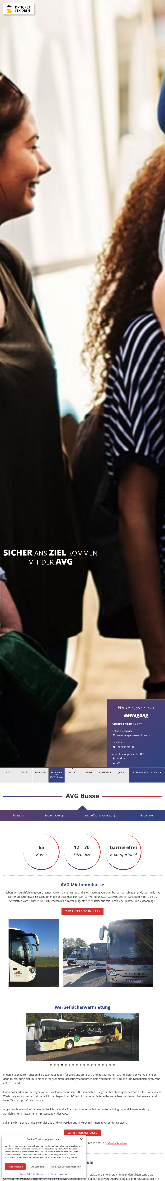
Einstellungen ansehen (66, 1166)
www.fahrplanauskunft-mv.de (133, 735)
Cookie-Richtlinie (27, 1174)
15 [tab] (103, 1065)
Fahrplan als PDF (125, 746)
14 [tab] (99, 1065)
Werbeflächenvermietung (100, 815)
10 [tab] (84, 1065)
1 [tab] (51, 1065)
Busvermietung (53, 815)
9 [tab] (80, 1065)
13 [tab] (95, 1065)
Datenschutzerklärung (46, 1174)
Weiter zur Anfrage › (82, 1133)
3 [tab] (58, 1065)
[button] (81, 1139)
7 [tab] (73, 1065)
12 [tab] (92, 1065)
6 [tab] (69, 1065)
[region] (82, 1037)
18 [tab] (114, 1065)
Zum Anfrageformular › (82, 911)
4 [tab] (62, 1065)
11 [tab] (88, 1065)
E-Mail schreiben (117, 1143)
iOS (118, 763)
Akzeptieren (15, 1166)
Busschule (146, 815)
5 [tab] (66, 1065)
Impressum (63, 1174)
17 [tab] (110, 1065)
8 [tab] (77, 1065)
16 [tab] (106, 1065)
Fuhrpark (18, 815)
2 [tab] (55, 1065)
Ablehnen (37, 1166)
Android (121, 758)
